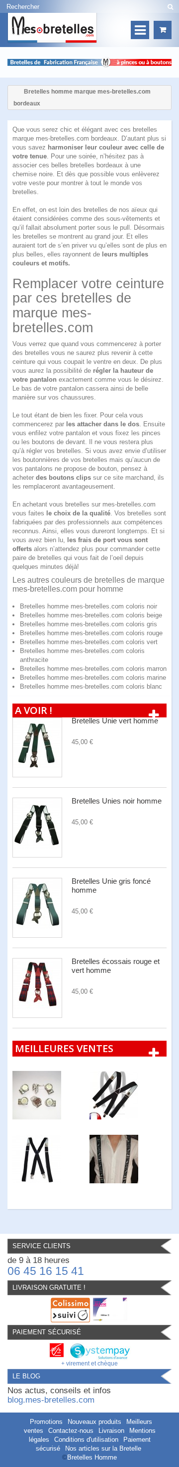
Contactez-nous (70, 1430)
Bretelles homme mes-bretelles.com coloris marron (93, 668)
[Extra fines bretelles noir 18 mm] (51, 1159)
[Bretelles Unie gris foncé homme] (37, 908)
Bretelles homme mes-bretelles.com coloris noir (88, 606)
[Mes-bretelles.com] (52, 28)
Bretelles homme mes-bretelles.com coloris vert (89, 642)
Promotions (46, 1421)
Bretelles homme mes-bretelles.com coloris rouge (91, 633)
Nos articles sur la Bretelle (103, 1448)
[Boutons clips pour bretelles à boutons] (51, 1095)
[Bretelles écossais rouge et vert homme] (37, 988)
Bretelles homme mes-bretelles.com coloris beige (91, 615)
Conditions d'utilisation (86, 1439)
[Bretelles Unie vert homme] (37, 747)
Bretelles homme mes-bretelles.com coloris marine (93, 677)
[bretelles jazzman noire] (128, 1159)
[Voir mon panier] (163, 30)
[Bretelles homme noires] (128, 1095)
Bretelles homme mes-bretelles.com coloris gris (88, 624)
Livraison (111, 1430)
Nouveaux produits (94, 1421)
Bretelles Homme (92, 1457)
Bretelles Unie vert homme (115, 720)
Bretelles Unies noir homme (117, 801)
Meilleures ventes (64, 1048)
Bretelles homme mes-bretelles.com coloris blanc (91, 686)
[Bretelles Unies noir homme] (37, 828)
